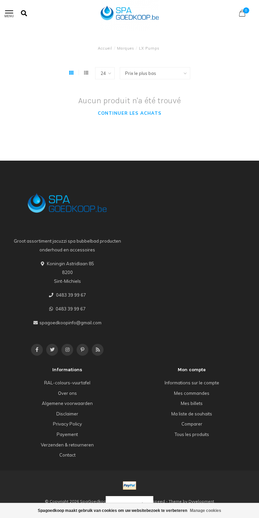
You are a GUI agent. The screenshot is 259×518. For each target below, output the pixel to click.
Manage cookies (205, 510)
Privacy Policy (67, 424)
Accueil (105, 48)
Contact (67, 455)
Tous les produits (192, 434)
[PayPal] (129, 486)
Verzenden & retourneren (67, 444)
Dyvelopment (201, 501)
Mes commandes (191, 393)
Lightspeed (154, 501)
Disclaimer (67, 413)
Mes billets (192, 403)
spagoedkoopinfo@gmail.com (70, 322)
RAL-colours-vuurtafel (67, 382)
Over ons (67, 393)
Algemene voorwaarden (67, 403)
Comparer (191, 424)
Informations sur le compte (192, 382)
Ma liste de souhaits (191, 413)
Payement (67, 434)
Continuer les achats (130, 113)
